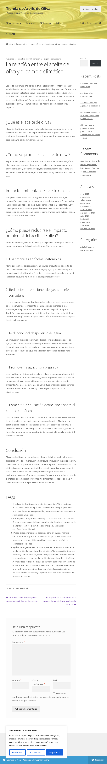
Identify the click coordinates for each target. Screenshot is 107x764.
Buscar (83, 58)
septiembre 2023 (87, 213)
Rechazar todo (36, 752)
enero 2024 (85, 203)
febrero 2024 (85, 200)
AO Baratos (45, 22)
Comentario (18, 642)
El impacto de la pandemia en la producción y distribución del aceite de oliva (59, 601)
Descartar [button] (99, 759)
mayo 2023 (85, 222)
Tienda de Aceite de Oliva (28, 8)
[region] (36, 742)
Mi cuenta (10, 33)
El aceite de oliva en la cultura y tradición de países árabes (90, 115)
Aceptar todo (54, 752)
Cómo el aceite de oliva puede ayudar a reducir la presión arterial (22, 599)
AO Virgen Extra (13, 22)
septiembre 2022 (87, 228)
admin (39, 59)
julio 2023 (84, 216)
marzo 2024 (85, 197)
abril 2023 (84, 225)
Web (55, 680)
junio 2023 (84, 219)
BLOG (58, 22)
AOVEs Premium (87, 247)
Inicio (11, 44)
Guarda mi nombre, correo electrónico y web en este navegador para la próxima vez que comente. (40, 697)
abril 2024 (84, 194)
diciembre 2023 (86, 206)
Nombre (16, 680)
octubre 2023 (86, 209)
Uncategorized (22, 44)
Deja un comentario (52, 59)
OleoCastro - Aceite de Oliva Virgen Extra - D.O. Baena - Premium (90, 164)
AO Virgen (30, 22)
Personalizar (17, 752)
